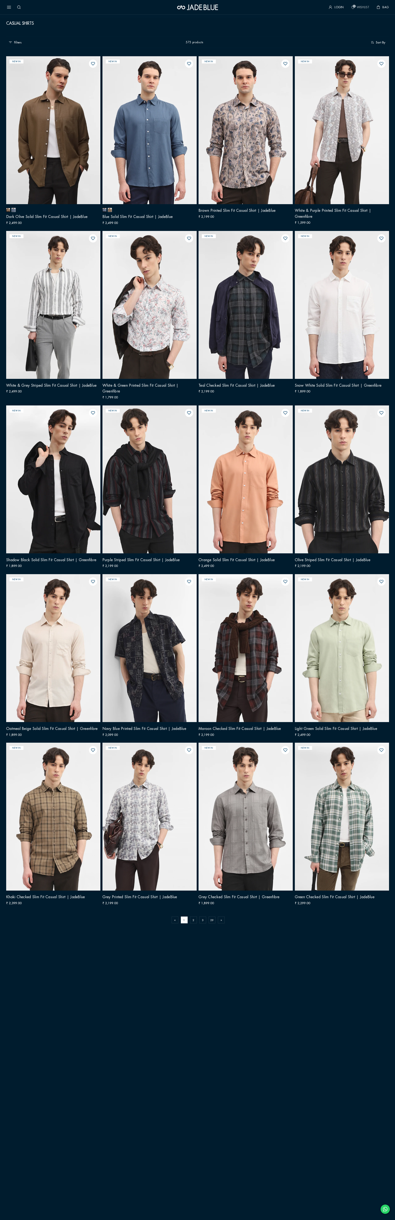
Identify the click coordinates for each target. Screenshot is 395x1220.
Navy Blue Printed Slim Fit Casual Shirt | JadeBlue (142, 650)
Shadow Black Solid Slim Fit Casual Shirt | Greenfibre (47, 481)
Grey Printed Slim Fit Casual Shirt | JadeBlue (145, 818)
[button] (9, 7)
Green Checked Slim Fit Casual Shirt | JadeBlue (340, 818)
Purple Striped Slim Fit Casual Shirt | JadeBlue (146, 481)
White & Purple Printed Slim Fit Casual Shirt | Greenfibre (338, 132)
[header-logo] (197, 7)
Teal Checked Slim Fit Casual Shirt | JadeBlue (242, 307)
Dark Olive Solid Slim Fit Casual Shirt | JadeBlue (52, 132)
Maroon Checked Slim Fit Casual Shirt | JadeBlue (245, 650)
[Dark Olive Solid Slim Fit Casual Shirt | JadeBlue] (8, 210)
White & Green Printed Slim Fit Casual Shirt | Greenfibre (146, 307)
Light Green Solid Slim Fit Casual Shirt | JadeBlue (341, 650)
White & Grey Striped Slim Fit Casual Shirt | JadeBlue (49, 307)
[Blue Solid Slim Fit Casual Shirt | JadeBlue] (14, 210)
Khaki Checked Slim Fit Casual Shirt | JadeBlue (51, 818)
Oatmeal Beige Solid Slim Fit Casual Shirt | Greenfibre (48, 650)
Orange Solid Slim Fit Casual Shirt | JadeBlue (242, 481)
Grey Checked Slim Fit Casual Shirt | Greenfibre (244, 818)
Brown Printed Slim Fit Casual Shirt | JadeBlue (242, 132)
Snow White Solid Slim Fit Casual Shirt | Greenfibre (334, 307)
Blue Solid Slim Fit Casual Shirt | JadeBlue (143, 132)
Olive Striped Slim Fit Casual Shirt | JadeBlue (338, 481)
